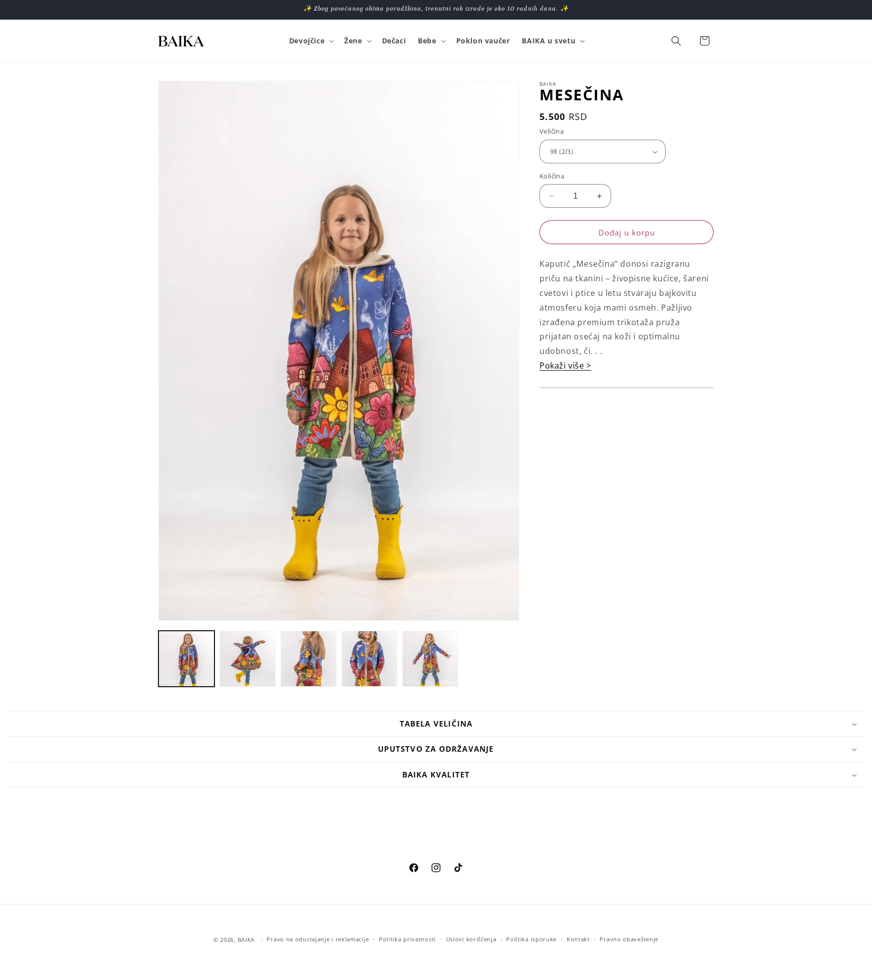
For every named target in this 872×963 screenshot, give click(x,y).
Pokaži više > (565, 365)
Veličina (551, 131)
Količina (551, 175)
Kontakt (578, 939)
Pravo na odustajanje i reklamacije (317, 939)
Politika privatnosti (407, 939)
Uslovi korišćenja (471, 939)
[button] (310, 40)
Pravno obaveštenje (629, 939)
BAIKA (246, 939)
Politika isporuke (531, 939)
